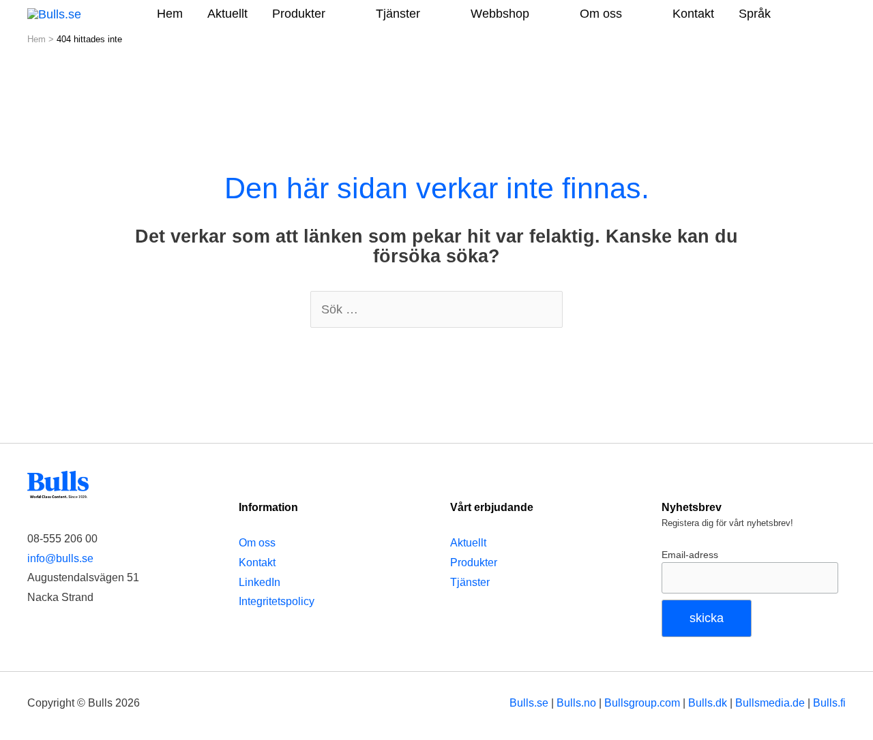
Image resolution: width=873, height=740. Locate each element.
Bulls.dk (707, 702)
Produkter (473, 562)
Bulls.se (528, 702)
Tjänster (470, 582)
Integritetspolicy (276, 601)
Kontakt (257, 562)
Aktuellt (468, 543)
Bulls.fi (829, 702)
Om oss (257, 543)
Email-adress (690, 554)
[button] (827, 13)
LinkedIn (259, 582)
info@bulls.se (60, 558)
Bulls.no (576, 702)
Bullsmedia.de (770, 702)
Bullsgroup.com (642, 702)
